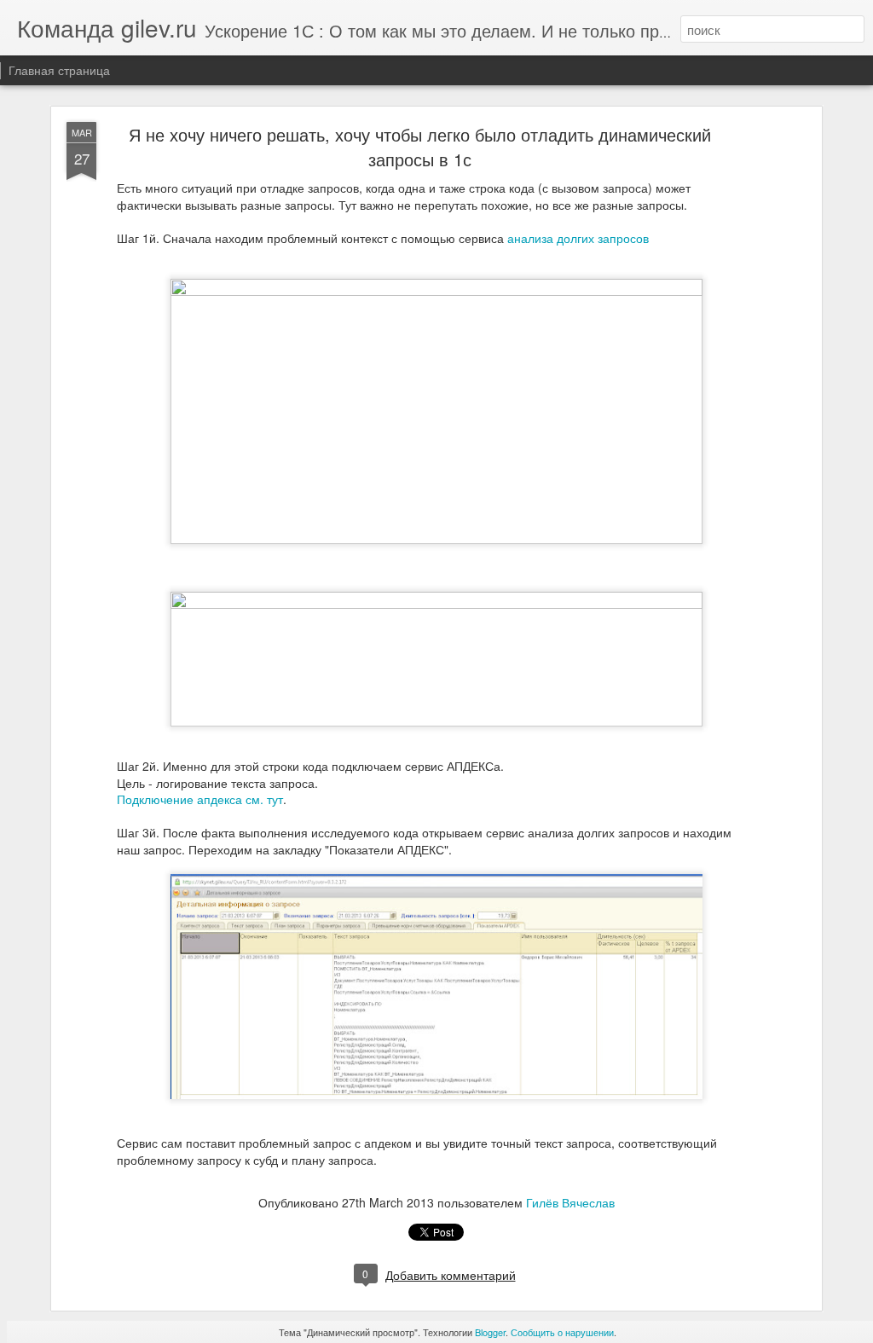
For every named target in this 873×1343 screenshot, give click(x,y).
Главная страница (59, 69)
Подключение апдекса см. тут (200, 799)
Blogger (490, 1332)
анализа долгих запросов (578, 237)
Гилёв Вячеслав (570, 1202)
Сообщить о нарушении (562, 1332)
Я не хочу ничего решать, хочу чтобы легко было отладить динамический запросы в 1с (420, 146)
